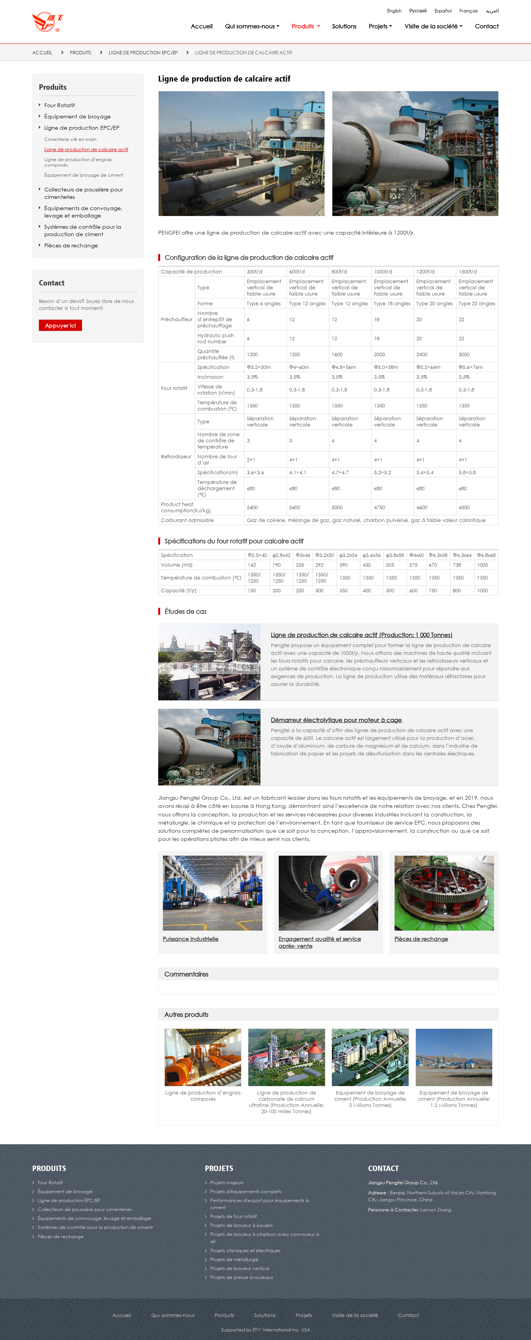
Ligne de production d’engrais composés (203, 1095)
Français (468, 11)
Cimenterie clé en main (70, 139)
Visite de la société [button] (431, 26)
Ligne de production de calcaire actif (86, 149)
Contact (487, 26)
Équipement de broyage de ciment (83, 175)
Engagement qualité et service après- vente (320, 942)
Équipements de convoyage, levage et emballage (83, 212)
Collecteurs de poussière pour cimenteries (83, 193)
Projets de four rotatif (233, 1216)
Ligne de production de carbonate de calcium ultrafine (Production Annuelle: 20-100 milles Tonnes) (286, 1101)
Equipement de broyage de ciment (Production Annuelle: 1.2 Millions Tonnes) (454, 1098)
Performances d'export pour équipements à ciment (259, 1203)
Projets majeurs (227, 1182)
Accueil (202, 26)
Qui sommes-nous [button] (250, 26)
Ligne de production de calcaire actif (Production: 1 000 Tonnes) (362, 634)
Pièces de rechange (421, 938)
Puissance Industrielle (190, 938)
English (394, 11)
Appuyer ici (60, 325)
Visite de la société (355, 1315)
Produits (80, 53)
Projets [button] (378, 26)
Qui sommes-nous (172, 1315)
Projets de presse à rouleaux (241, 1277)
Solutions (344, 26)
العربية (492, 11)
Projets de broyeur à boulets (241, 1225)
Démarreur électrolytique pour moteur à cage (336, 719)
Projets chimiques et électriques (245, 1250)
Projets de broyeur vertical (239, 1268)
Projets (219, 1169)
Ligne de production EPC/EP (143, 53)
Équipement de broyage (77, 116)
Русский (418, 11)
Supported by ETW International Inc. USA (265, 1330)
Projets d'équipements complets (246, 1191)
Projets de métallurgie (234, 1259)
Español (443, 11)
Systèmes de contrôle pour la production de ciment (82, 230)
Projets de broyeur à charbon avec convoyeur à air (264, 1237)
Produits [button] (303, 26)
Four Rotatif (59, 105)
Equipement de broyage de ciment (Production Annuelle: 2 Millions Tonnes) (370, 1098)
